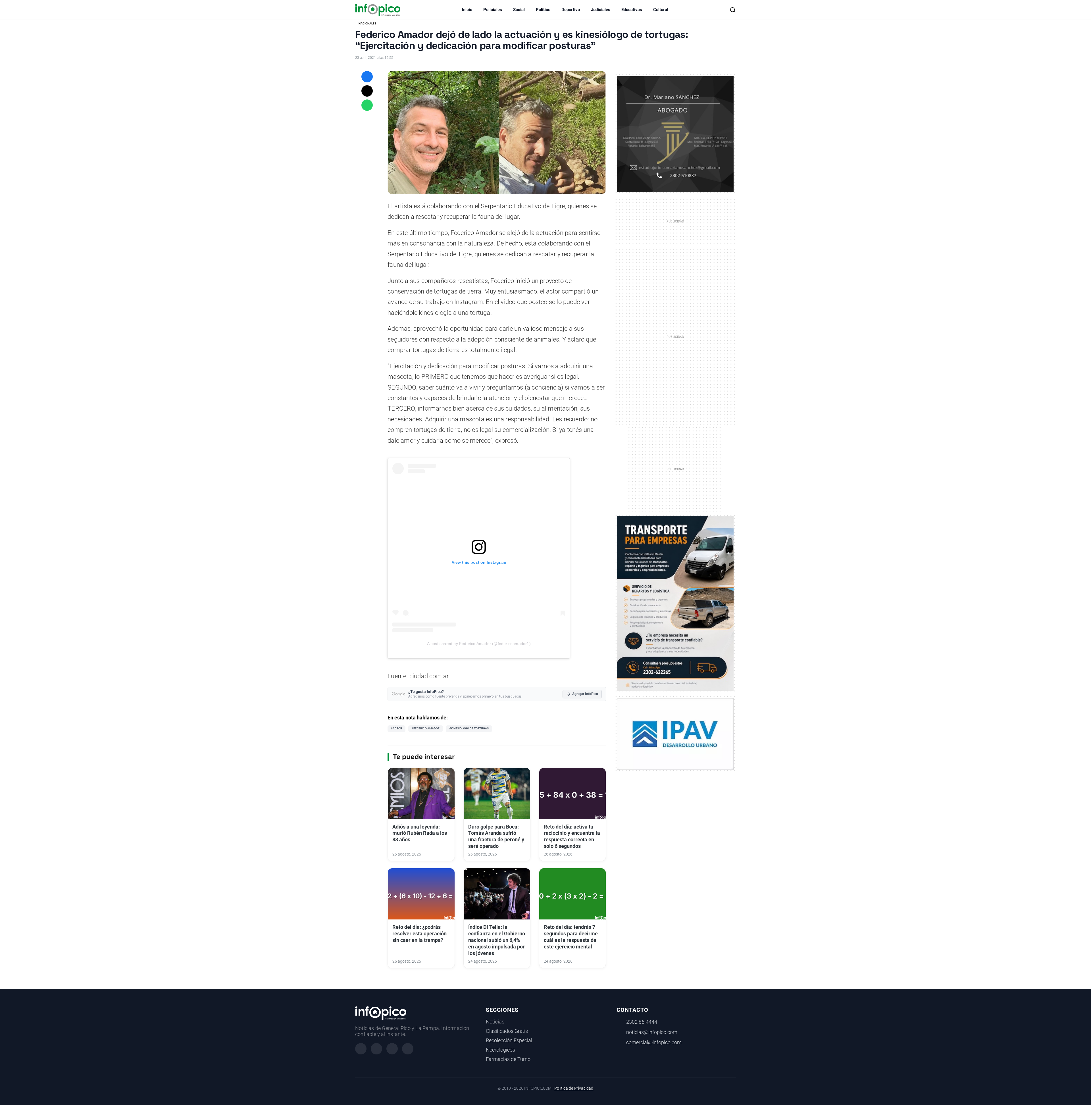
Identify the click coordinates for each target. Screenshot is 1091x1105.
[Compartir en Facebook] (367, 76)
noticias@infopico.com (651, 1032)
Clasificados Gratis (507, 1031)
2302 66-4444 (641, 1022)
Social (519, 9)
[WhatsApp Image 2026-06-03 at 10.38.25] (675, 603)
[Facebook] (361, 1048)
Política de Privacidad (573, 1088)
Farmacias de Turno (508, 1059)
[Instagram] (376, 1048)
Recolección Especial (509, 1040)
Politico (543, 9)
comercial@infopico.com (654, 1042)
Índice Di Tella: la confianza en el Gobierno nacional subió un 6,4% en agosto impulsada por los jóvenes (496, 940)
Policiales (492, 9)
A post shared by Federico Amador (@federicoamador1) (479, 643)
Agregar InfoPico (585, 694)
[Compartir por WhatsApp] (367, 105)
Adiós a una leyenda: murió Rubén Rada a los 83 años (419, 833)
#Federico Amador (426, 728)
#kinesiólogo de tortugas (469, 728)
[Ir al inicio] (377, 10)
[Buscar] (733, 10)
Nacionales (367, 23)
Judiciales (600, 9)
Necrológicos (500, 1050)
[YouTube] (407, 1048)
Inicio (467, 9)
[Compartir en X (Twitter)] (367, 91)
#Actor (396, 728)
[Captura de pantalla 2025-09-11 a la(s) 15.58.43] (675, 134)
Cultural (660, 9)
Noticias (495, 1022)
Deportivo (570, 9)
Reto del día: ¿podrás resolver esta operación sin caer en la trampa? (419, 933)
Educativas (631, 9)
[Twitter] (392, 1048)
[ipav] (675, 733)
